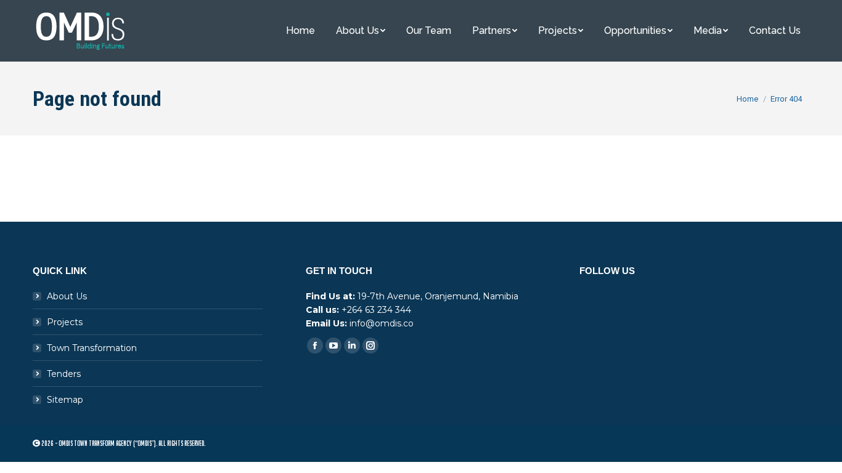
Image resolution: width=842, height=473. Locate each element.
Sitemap (65, 399)
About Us (67, 296)
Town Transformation (92, 348)
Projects (65, 322)
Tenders (64, 373)
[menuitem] (300, 30)
